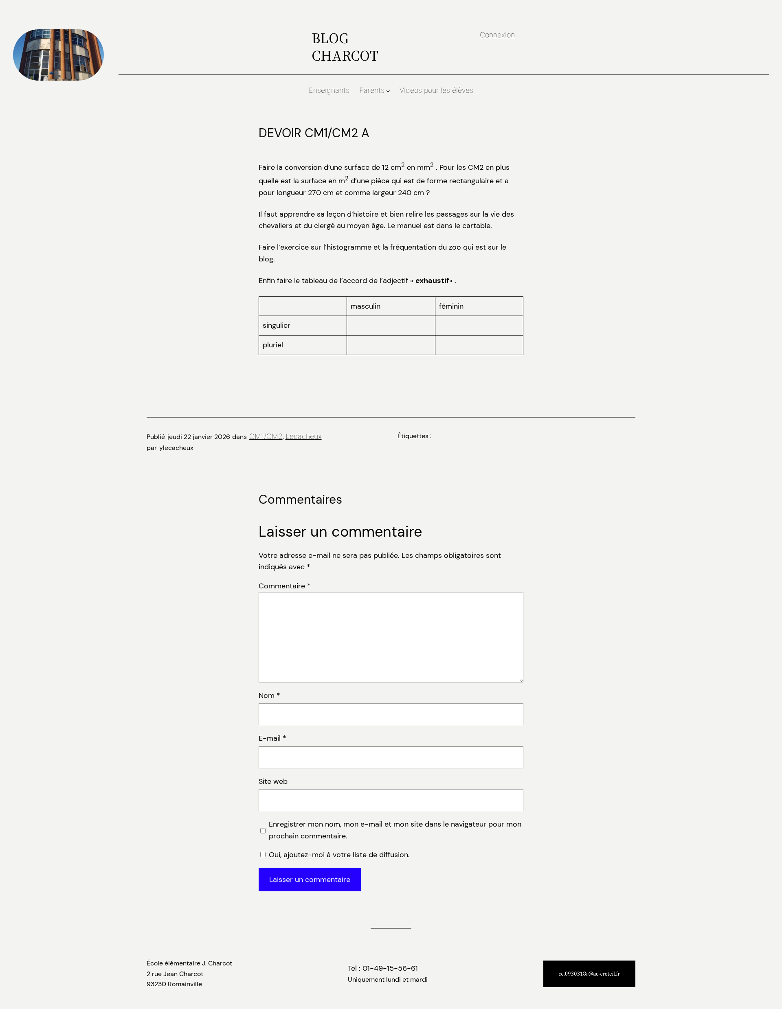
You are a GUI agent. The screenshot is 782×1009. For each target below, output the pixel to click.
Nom (269, 695)
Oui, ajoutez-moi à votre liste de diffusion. (338, 855)
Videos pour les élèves (436, 90)
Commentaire (285, 586)
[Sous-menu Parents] (388, 91)
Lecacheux (304, 436)
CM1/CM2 (266, 436)
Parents (371, 90)
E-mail (272, 738)
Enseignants (329, 90)
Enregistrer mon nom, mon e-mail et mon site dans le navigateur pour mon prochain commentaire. (395, 830)
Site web (273, 781)
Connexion (497, 35)
